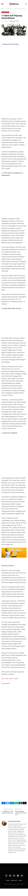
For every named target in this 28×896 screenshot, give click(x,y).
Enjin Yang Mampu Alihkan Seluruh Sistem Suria (21, 812)
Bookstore (14, 880)
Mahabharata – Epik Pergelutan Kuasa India (7, 812)
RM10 (11, 678)
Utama (7, 880)
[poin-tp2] (14, 557)
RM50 (16, 678)
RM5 (7, 678)
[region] (14, 92)
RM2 (2, 678)
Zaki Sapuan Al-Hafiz (14, 21)
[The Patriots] (14, 4)
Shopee (20, 880)
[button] (2, 4)
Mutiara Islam (5, 12)
